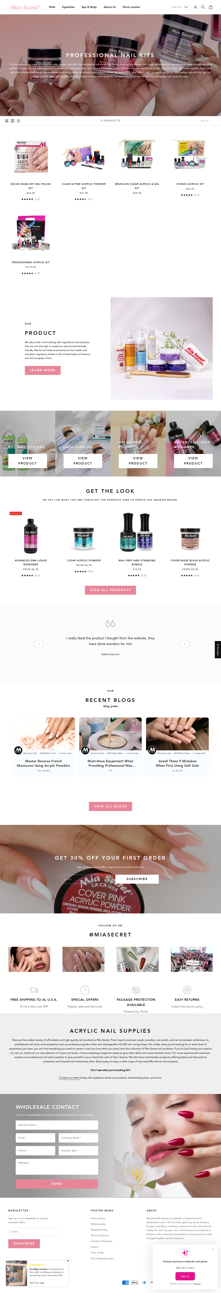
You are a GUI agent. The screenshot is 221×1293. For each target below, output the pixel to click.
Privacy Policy (98, 1218)
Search (94, 1247)
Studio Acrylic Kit (190, 184)
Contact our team (69, 1078)
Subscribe (137, 879)
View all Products (110, 590)
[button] (69, 1260)
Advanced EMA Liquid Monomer (31, 563)
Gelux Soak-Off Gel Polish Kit (31, 186)
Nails (52, 7)
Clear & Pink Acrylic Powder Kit (84, 186)
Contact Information (102, 1241)
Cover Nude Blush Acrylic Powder (190, 563)
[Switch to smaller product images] (12, 121)
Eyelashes (68, 7)
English (177, 7)
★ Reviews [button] (218, 649)
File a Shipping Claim (102, 1258)
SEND (57, 1183)
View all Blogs (110, 806)
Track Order (97, 1252)
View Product (27, 461)
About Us (110, 7)
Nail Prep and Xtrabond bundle (137, 563)
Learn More (43, 370)
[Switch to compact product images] (18, 121)
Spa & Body (89, 7)
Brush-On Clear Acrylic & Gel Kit (137, 186)
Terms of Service (100, 1235)
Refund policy (98, 1224)
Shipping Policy (99, 1230)
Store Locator (131, 7)
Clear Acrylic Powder (84, 561)
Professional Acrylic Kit (31, 262)
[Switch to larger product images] (6, 121)
